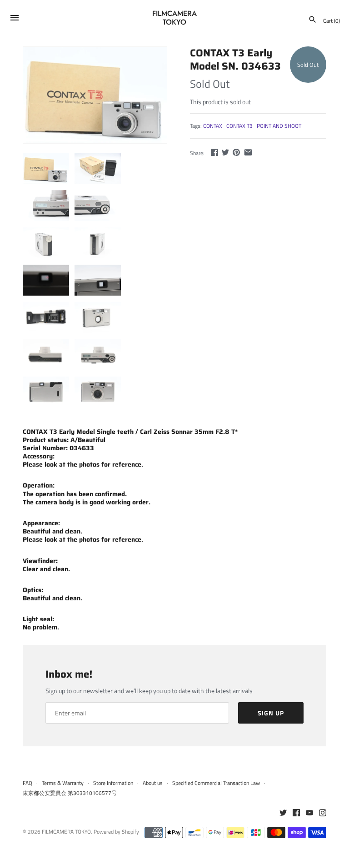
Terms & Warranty (63, 783)
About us (153, 783)
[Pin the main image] (236, 152)
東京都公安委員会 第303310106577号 (70, 793)
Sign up (271, 713)
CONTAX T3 (239, 126)
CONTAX (212, 126)
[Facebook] (296, 813)
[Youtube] (309, 813)
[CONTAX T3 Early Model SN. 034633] (95, 95)
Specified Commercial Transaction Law (216, 783)
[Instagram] (322, 813)
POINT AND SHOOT (279, 126)
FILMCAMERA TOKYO (66, 832)
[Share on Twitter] (225, 152)
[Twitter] (283, 813)
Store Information (113, 783)
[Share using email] (248, 152)
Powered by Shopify (116, 832)
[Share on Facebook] (214, 152)
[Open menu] (14, 18)
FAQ (27, 783)
